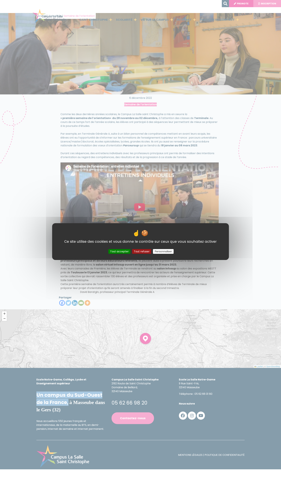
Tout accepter (119, 251)
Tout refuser (142, 251)
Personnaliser (163, 251)
